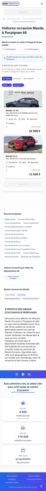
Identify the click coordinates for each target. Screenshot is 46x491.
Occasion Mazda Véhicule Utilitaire (16, 238)
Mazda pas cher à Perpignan (30, 257)
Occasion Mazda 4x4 (11, 257)
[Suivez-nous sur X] (29, 374)
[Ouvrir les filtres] (41, 486)
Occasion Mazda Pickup (30, 253)
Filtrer (8, 79)
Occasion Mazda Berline (13, 223)
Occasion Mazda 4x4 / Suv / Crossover (17, 245)
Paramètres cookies (12, 482)
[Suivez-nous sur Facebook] (23, 374)
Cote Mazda (21, 295)
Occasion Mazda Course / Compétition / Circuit (20, 249)
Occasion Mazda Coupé (12, 253)
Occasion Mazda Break (31, 223)
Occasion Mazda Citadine (26, 219)
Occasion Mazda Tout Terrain (14, 234)
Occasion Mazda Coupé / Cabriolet (16, 230)
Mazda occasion (10, 219)
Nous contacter (12, 476)
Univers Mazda (10, 295)
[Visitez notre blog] (17, 374)
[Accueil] (4, 19)
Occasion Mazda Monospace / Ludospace (18, 227)
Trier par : (17, 79)
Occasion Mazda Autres (12, 242)
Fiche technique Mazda (12, 298)
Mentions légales (34, 476)
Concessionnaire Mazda (30, 298)
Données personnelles (34, 479)
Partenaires (12, 479)
